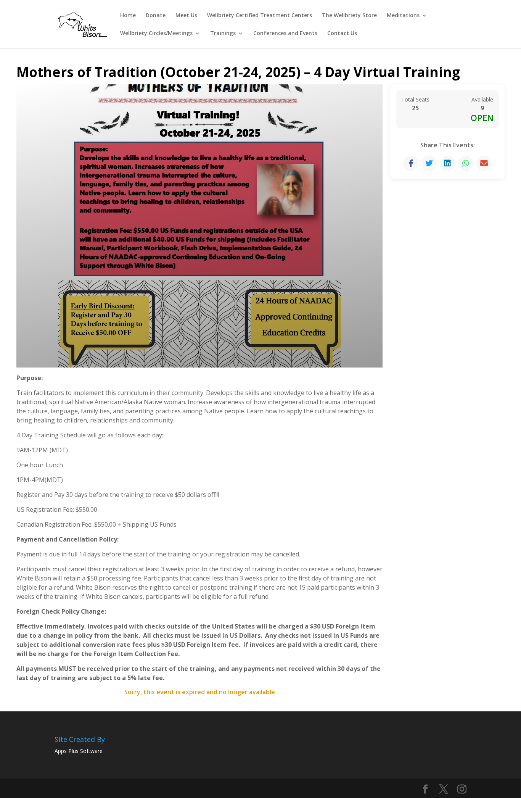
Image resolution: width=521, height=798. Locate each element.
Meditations (403, 16)
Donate (156, 16)
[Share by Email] (484, 163)
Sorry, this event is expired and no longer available (199, 692)
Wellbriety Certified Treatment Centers (259, 16)
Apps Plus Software (79, 750)
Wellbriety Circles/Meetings (156, 34)
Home (128, 16)
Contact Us (342, 34)
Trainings (223, 34)
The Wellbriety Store (349, 16)
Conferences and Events (285, 34)
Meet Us (186, 16)
